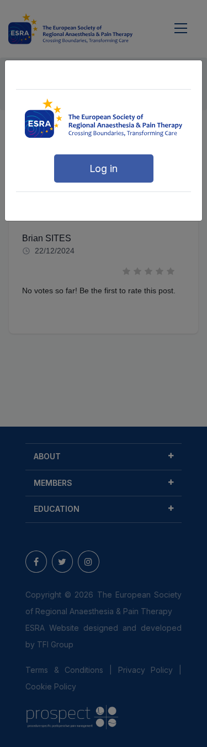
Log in (103, 168)
